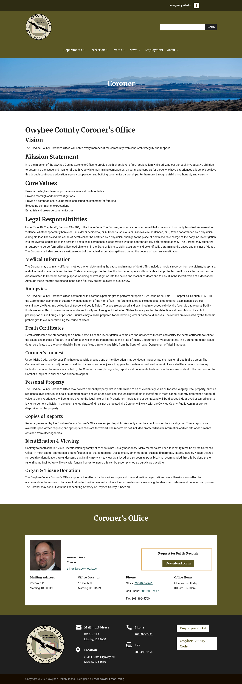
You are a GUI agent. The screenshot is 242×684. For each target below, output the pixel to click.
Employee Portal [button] (193, 628)
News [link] (133, 50)
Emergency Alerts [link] (180, 5)
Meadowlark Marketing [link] (109, 679)
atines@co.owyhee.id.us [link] (82, 568)
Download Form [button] (178, 563)
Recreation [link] (97, 50)
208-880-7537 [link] (150, 591)
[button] (210, 27)
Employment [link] (154, 50)
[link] (196, 5)
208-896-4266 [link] (143, 583)
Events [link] (117, 50)
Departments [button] (72, 50)
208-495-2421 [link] (144, 634)
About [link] (171, 50)
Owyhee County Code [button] (192, 643)
